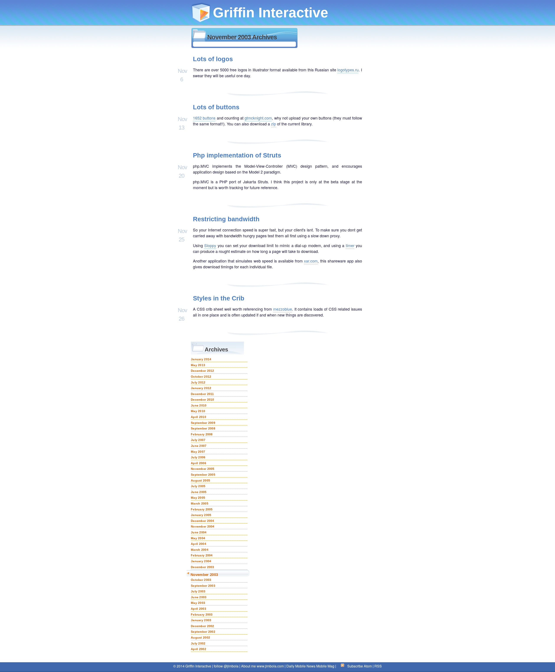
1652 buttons (204, 118)
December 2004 (202, 521)
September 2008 (203, 428)
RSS (378, 666)
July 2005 (198, 486)
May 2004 (198, 538)
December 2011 (202, 394)
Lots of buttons (216, 107)
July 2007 (198, 440)
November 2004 (202, 526)
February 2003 (202, 614)
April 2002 (198, 649)
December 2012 (202, 370)
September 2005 (203, 474)
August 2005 (200, 480)
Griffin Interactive (270, 12)
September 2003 (203, 585)
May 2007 (198, 451)
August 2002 (200, 637)
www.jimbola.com (270, 666)
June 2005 (199, 492)
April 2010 (198, 417)
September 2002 (203, 631)
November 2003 (204, 574)
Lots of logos (213, 59)
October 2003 (201, 580)
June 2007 (199, 445)
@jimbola (231, 666)
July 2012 (198, 382)
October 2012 (201, 376)
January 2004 (201, 561)
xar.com (311, 261)
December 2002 (202, 626)
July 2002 (198, 643)
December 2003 (202, 567)
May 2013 (198, 365)
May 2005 (198, 497)
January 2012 (201, 388)
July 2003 (198, 591)
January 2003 (201, 620)
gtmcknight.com (258, 118)
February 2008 (202, 434)
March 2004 (199, 549)
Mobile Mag (325, 666)
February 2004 (202, 555)
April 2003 (198, 608)
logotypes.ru (348, 69)
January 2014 (201, 359)
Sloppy (210, 245)
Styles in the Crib (218, 298)
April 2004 (198, 544)
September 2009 (203, 423)
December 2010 (202, 399)
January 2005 (201, 515)
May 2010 (198, 411)
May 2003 (198, 603)
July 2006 (198, 457)
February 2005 (202, 509)
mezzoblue (282, 309)
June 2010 (199, 405)
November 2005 (202, 468)
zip (273, 123)
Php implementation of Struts (237, 155)
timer (350, 245)
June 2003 (199, 597)
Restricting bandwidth (226, 219)
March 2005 (199, 503)
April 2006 (198, 463)
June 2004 (199, 532)
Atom (368, 666)
